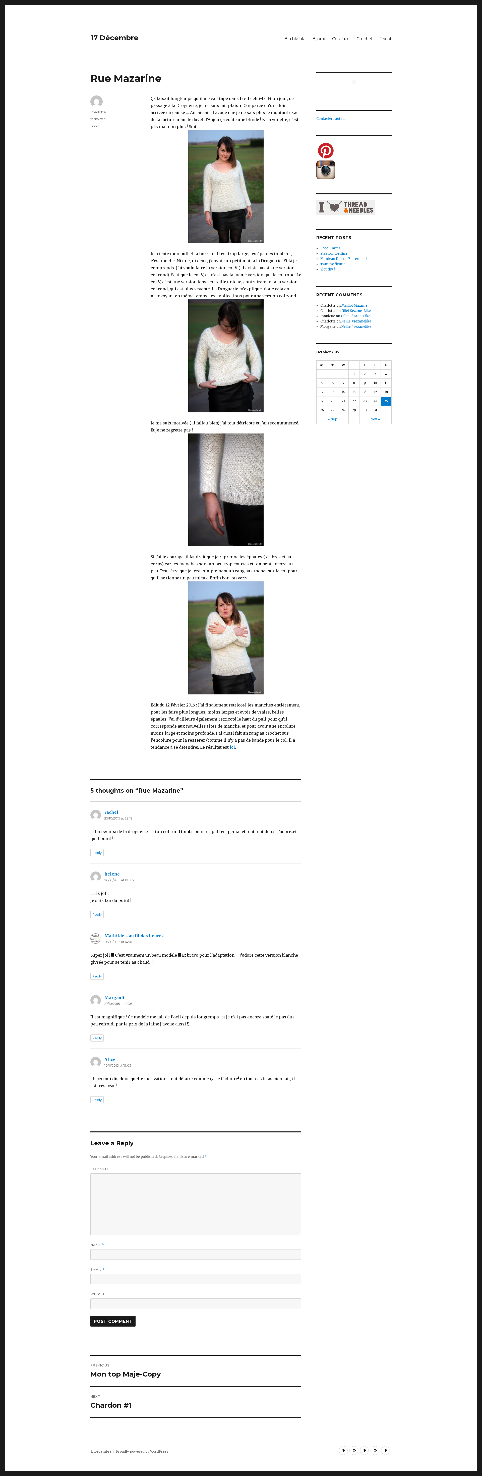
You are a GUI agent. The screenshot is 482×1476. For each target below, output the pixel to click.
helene (112, 874)
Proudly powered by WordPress (142, 1451)
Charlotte (98, 112)
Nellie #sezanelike (356, 321)
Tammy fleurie (332, 264)
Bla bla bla (295, 38)
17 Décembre (114, 37)
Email (97, 1269)
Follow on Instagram (357, 91)
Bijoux (319, 38)
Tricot (386, 38)
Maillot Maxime (354, 305)
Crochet (364, 38)
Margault (114, 997)
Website (98, 1294)
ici (232, 747)
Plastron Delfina (333, 253)
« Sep (332, 419)
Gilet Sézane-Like (356, 311)
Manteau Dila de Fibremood (343, 259)
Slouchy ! (327, 269)
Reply (97, 853)
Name (97, 1245)
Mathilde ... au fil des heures (134, 935)
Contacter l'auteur (331, 119)
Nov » (375, 419)
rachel (111, 812)
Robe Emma (330, 248)
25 (386, 401)
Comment (100, 1169)
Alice (109, 1059)
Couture (340, 38)
